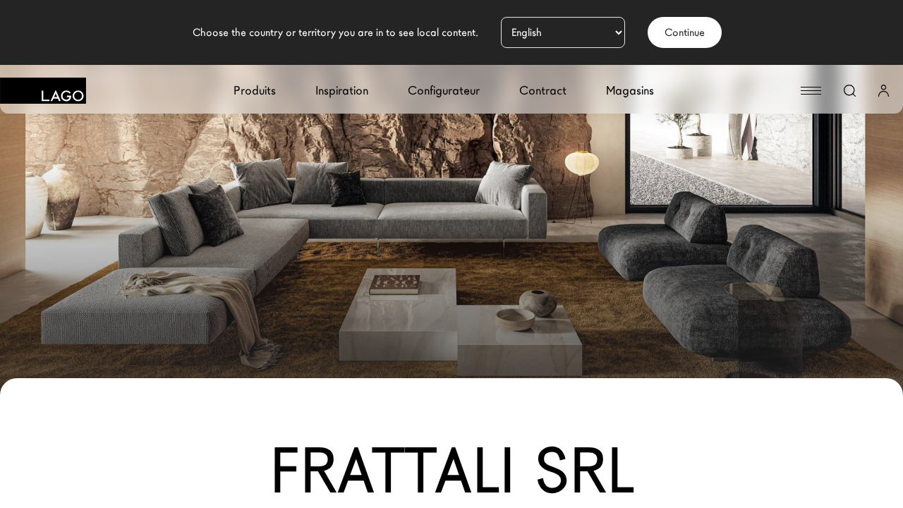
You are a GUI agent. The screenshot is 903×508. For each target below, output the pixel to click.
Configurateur (444, 91)
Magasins (630, 91)
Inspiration (341, 91)
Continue (685, 32)
